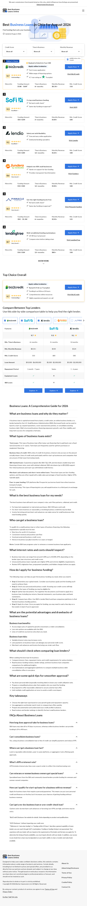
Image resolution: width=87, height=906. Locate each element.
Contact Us (66, 887)
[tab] (73, 66)
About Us (65, 863)
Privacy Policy (67, 877)
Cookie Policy (67, 882)
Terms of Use (66, 873)
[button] (45, 5)
